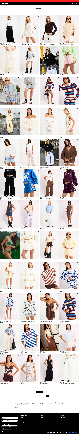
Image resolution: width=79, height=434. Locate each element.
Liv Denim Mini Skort (4, 229)
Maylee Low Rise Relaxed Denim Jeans (67, 383)
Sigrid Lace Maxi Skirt (44, 383)
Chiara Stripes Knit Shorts (5, 321)
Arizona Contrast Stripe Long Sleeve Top (68, 44)
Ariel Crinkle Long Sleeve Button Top (7, 167)
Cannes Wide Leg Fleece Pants (45, 198)
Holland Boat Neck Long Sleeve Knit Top (48, 44)
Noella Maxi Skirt (3, 75)
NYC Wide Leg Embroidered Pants (46, 167)
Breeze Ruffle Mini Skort (25, 75)
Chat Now (63, 417)
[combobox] (3, 420)
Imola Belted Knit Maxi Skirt (6, 44)
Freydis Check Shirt (24, 383)
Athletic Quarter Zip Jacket (45, 75)
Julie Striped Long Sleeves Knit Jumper (27, 321)
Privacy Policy (10, 429)
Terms (11, 429)
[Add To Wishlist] (18, 16)
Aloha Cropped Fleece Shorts (65, 75)
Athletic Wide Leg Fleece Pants (6, 198)
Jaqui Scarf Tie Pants (4, 352)
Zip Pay (22, 422)
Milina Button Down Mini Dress (46, 321)
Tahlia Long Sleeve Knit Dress (26, 44)
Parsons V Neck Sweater (64, 167)
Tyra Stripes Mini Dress (64, 229)
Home (3, 5)
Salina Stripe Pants (24, 229)
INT (71, 3)
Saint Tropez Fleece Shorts (25, 198)
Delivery (42, 417)
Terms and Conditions (44, 422)
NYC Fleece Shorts (63, 198)
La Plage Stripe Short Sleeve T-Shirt (27, 352)
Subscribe (10, 426)
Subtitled (6, 5)
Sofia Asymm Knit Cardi (44, 229)
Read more (16, 407)
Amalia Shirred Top (43, 352)
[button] (67, 3)
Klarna (22, 420)
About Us (22, 417)
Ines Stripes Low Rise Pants (25, 167)
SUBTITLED (2, 43)
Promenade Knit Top (4, 383)
